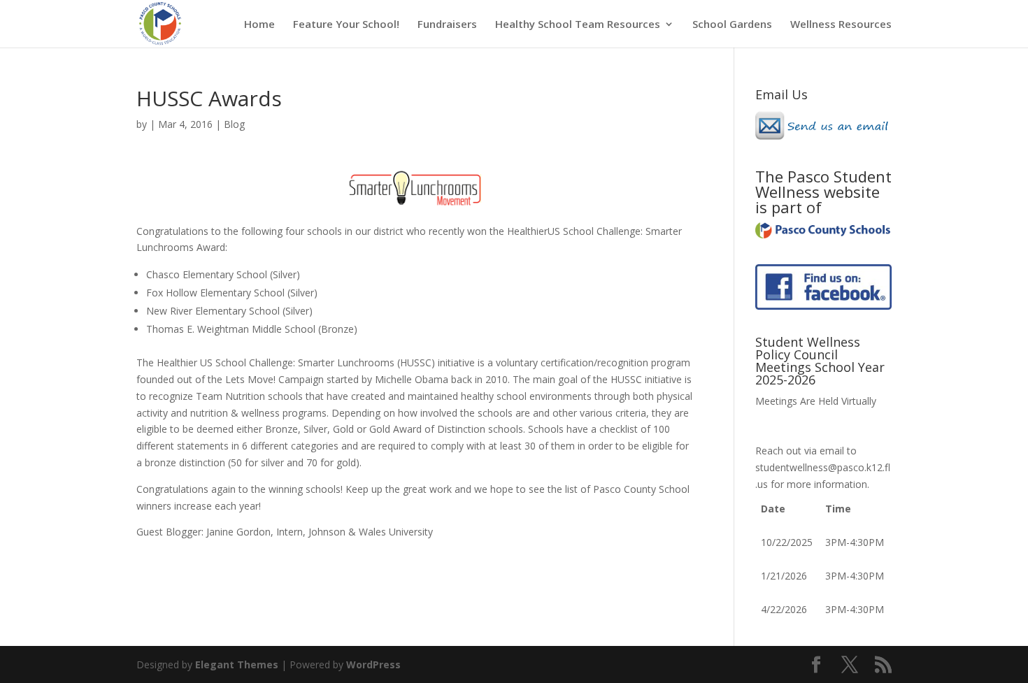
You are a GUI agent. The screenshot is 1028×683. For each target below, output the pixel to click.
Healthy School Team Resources (577, 25)
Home (259, 25)
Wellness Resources (841, 25)
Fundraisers (447, 25)
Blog (234, 124)
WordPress (373, 664)
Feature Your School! (346, 25)
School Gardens (732, 25)
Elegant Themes (236, 664)
